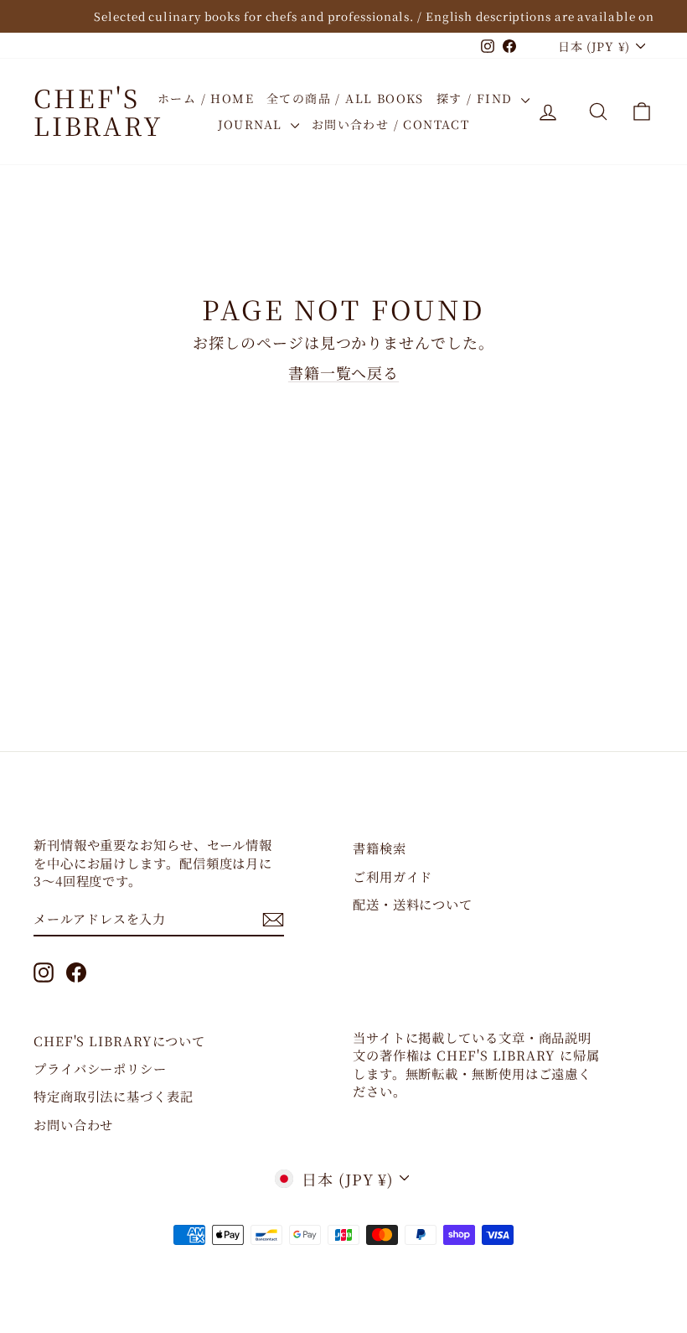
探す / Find (476, 98)
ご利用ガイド (392, 876)
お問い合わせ (73, 1124)
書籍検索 (379, 847)
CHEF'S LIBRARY (98, 111)
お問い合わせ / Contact (390, 124)
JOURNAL (252, 124)
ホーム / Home (206, 98)
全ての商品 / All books (345, 98)
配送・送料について (413, 904)
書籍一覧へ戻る (343, 372)
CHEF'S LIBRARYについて (119, 1040)
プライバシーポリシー (100, 1068)
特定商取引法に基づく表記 (114, 1096)
